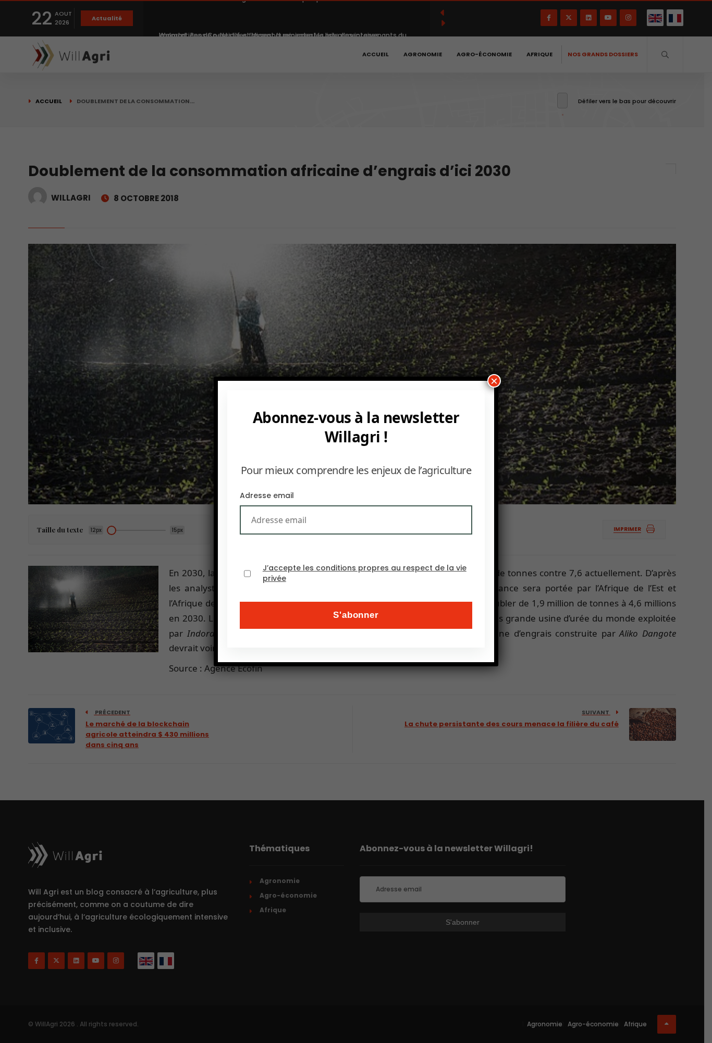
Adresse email (267, 495)
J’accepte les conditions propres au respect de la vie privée (365, 573)
